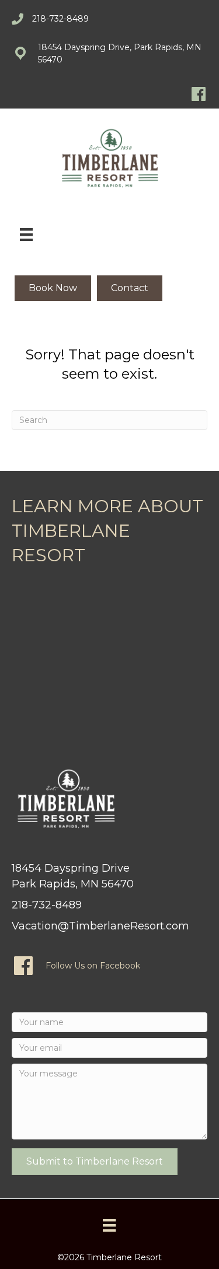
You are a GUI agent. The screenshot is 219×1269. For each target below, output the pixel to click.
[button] (95, 1161)
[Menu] (26, 234)
